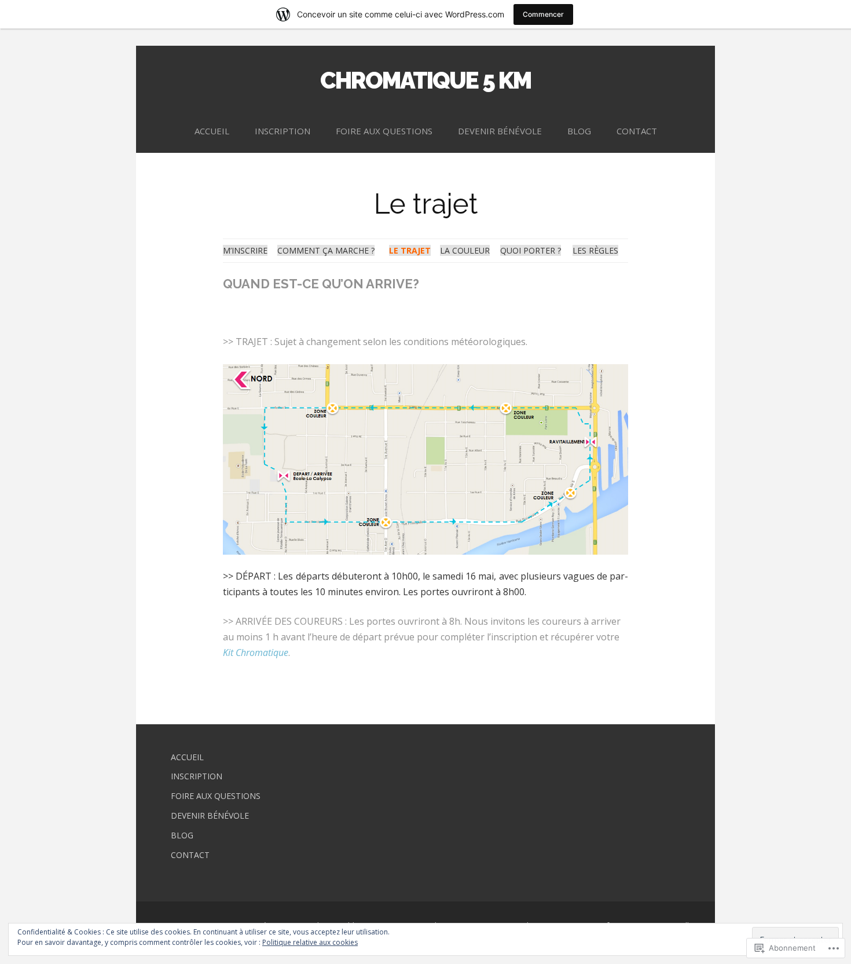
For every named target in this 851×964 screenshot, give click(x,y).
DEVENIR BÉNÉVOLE (500, 131)
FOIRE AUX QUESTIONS (384, 131)
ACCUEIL (212, 131)
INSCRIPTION (282, 131)
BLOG (579, 131)
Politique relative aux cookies (310, 942)
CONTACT (637, 131)
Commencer (543, 14)
